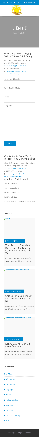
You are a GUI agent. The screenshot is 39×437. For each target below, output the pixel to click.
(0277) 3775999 (20, 66)
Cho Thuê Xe (10, 384)
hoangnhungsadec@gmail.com (16, 71)
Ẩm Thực (9, 374)
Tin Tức (8, 421)
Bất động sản (10, 379)
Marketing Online (12, 400)
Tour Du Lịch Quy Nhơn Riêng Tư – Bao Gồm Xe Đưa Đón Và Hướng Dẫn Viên (18, 249)
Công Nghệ (9, 389)
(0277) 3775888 (9, 66)
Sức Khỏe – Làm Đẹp (13, 416)
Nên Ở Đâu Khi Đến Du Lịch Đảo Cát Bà (17, 345)
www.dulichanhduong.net (13, 74)
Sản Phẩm (9, 410)
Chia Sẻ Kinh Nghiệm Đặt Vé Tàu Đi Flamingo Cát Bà (18, 298)
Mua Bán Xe (10, 405)
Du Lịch (8, 395)
